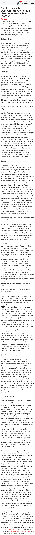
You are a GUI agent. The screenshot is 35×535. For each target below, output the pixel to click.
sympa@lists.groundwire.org (20, 531)
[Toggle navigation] (4, 2)
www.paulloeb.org (10, 529)
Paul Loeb (4, 19)
